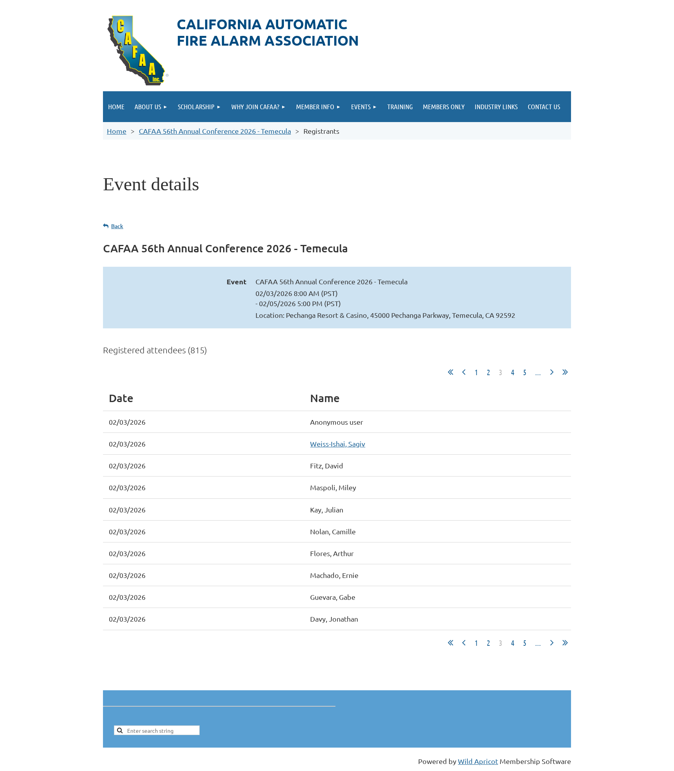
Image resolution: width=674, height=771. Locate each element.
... (538, 372)
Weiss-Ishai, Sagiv (337, 444)
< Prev (464, 372)
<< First (450, 372)
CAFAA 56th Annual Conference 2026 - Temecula (215, 131)
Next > (552, 372)
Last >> (565, 372)
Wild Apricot (478, 761)
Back (117, 226)
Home (116, 131)
